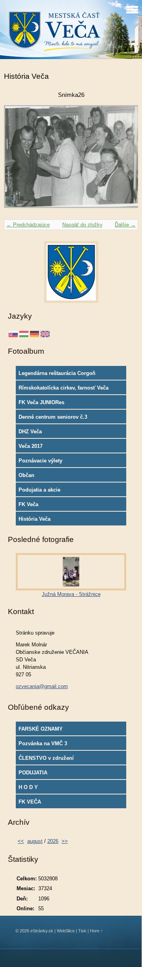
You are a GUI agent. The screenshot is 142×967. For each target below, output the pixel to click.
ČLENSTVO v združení (46, 758)
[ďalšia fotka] (125, 160)
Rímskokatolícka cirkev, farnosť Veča (63, 388)
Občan (26, 475)
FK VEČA (30, 802)
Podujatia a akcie (39, 490)
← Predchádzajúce (28, 225)
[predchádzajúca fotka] (17, 160)
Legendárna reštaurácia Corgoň (57, 373)
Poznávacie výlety (40, 461)
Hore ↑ (96, 930)
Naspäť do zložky (82, 225)
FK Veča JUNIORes (41, 402)
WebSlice (66, 930)
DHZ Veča (30, 431)
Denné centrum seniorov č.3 (53, 417)
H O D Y (28, 787)
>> (65, 841)
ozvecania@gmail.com (42, 686)
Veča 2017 (31, 446)
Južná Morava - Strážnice (71, 594)
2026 (52, 841)
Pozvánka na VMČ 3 (43, 743)
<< (21, 841)
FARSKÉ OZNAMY (41, 729)
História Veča (34, 519)
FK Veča (28, 504)
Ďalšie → (125, 225)
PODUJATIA (33, 773)
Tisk (82, 930)
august (35, 841)
